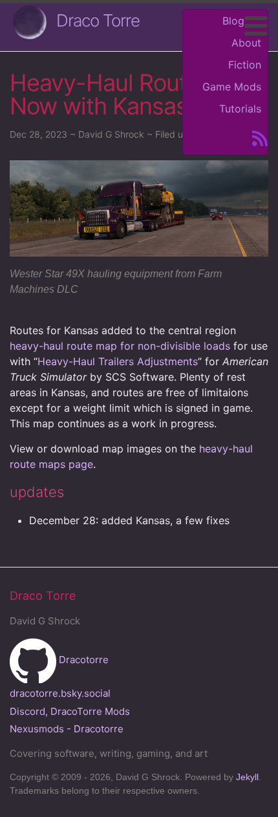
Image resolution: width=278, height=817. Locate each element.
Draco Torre (98, 20)
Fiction (244, 64)
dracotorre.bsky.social (60, 693)
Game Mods (231, 86)
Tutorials (240, 108)
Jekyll (247, 777)
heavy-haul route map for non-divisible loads (120, 345)
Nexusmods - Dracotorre (66, 729)
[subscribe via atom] (256, 137)
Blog (233, 20)
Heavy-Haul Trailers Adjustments (117, 361)
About (246, 42)
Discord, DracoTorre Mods (70, 711)
